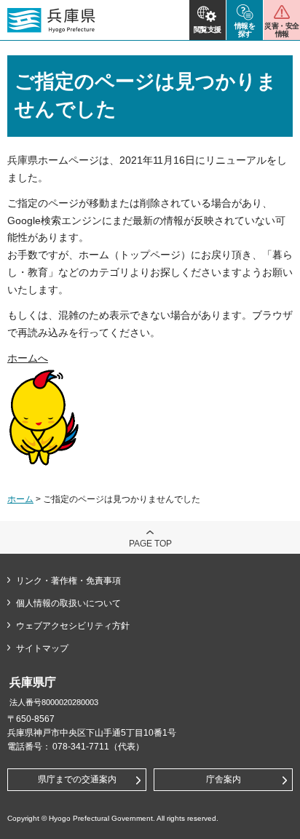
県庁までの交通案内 (77, 779)
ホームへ (27, 358)
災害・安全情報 (281, 30)
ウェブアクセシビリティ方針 (73, 626)
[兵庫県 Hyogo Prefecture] (51, 20)
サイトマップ (42, 648)
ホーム (20, 499)
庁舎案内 (223, 779)
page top (150, 543)
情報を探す (245, 30)
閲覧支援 (207, 29)
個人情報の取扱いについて (68, 603)
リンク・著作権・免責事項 (68, 581)
